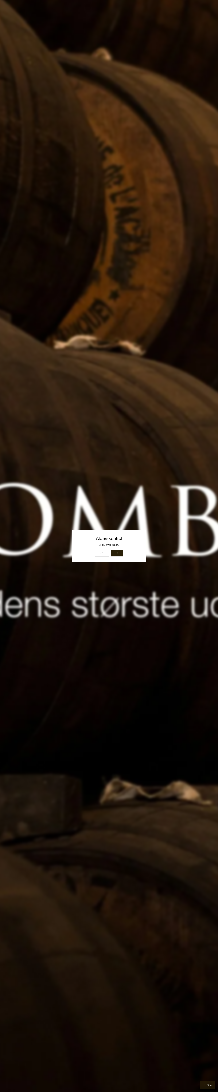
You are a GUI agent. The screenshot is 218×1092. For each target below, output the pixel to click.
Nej (101, 553)
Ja (117, 553)
